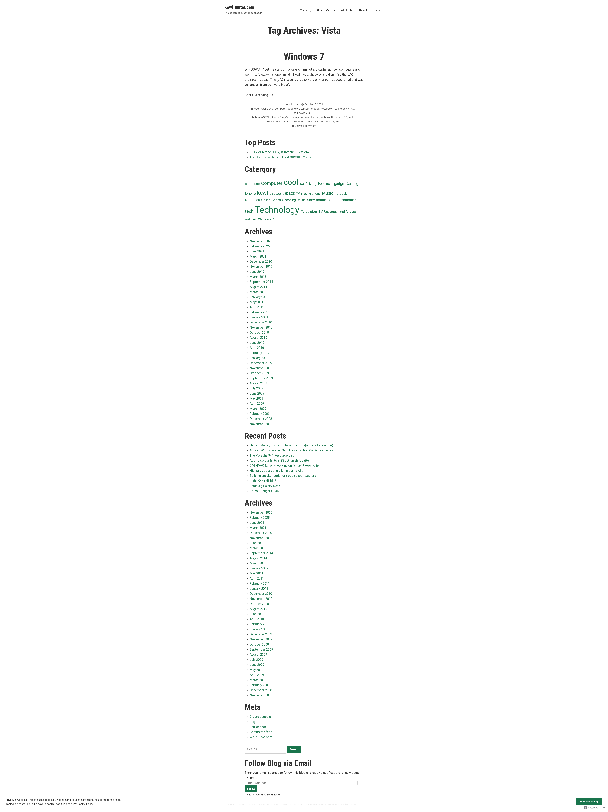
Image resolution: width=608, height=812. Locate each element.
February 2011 (260, 312)
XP (309, 112)
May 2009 (256, 398)
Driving (311, 184)
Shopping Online (294, 200)
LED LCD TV (291, 194)
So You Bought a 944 (264, 491)
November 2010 (261, 327)
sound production (342, 200)
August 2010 (258, 337)
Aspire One (267, 108)
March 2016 (258, 277)
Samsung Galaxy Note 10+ (268, 486)
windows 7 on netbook (321, 121)
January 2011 (259, 317)
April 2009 (257, 403)
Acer (257, 108)
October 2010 (259, 332)
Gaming (352, 184)
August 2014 (258, 287)
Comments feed (261, 732)
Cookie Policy (85, 803)
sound (321, 200)
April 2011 (257, 307)
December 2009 (261, 363)
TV (320, 212)
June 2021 (257, 251)
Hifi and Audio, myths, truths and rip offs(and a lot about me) (291, 445)
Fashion (325, 183)
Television (309, 212)
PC (345, 117)
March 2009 (258, 409)
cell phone (252, 184)
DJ (302, 184)
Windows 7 (304, 56)
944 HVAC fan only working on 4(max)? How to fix (284, 465)
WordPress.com (261, 737)
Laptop (304, 108)
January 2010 (259, 358)
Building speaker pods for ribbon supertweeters (283, 476)
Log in (254, 722)
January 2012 (259, 297)
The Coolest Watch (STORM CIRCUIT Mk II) (280, 157)
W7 (291, 121)
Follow (251, 788)
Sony (311, 200)
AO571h (265, 117)
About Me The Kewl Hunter (335, 10)
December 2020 (261, 261)
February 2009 (260, 414)
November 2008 (261, 424)
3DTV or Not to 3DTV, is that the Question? (279, 152)
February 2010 (260, 353)
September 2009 (261, 378)
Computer (280, 108)
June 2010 (257, 343)
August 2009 (258, 383)
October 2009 (259, 373)
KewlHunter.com (239, 7)
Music (327, 193)
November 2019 (261, 266)
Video (351, 211)
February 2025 (260, 246)
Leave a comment (305, 126)
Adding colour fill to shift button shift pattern (281, 460)
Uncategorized (334, 212)
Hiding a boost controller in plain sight (276, 471)
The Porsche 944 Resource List (272, 455)
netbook (314, 108)
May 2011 (256, 302)
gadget (339, 184)
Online (265, 200)
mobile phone (311, 194)
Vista (351, 108)
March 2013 (258, 292)
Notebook (326, 108)
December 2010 (261, 322)
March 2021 (258, 256)
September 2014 (261, 282)
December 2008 (261, 419)
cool (290, 108)
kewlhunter (292, 104)
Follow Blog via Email (278, 763)
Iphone (250, 194)
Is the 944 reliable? (263, 481)
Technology (340, 108)
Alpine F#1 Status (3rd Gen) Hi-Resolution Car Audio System (292, 450)
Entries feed (258, 727)
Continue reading (257, 95)
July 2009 (256, 388)
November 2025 (261, 241)
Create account (260, 717)
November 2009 (261, 368)
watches (251, 219)
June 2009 (257, 393)
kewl (296, 108)
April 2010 (257, 348)
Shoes (276, 200)
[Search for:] (266, 749)
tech (351, 117)
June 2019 (257, 272)
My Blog (305, 10)
